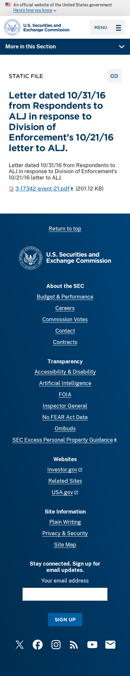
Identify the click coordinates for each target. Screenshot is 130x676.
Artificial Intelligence (65, 383)
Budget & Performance (65, 297)
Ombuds (65, 428)
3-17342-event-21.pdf (42, 189)
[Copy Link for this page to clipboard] (114, 76)
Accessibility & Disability (65, 372)
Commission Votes (65, 319)
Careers (65, 308)
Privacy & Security (65, 533)
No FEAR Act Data (65, 417)
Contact (65, 331)
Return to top (65, 229)
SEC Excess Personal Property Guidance (62, 440)
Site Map (65, 545)
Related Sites (65, 481)
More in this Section (30, 46)
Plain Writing (65, 522)
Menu (100, 27)
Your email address (65, 581)
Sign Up (65, 619)
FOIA (65, 394)
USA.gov (62, 492)
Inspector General (65, 406)
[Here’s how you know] (65, 8)
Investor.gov (62, 469)
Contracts (65, 342)
